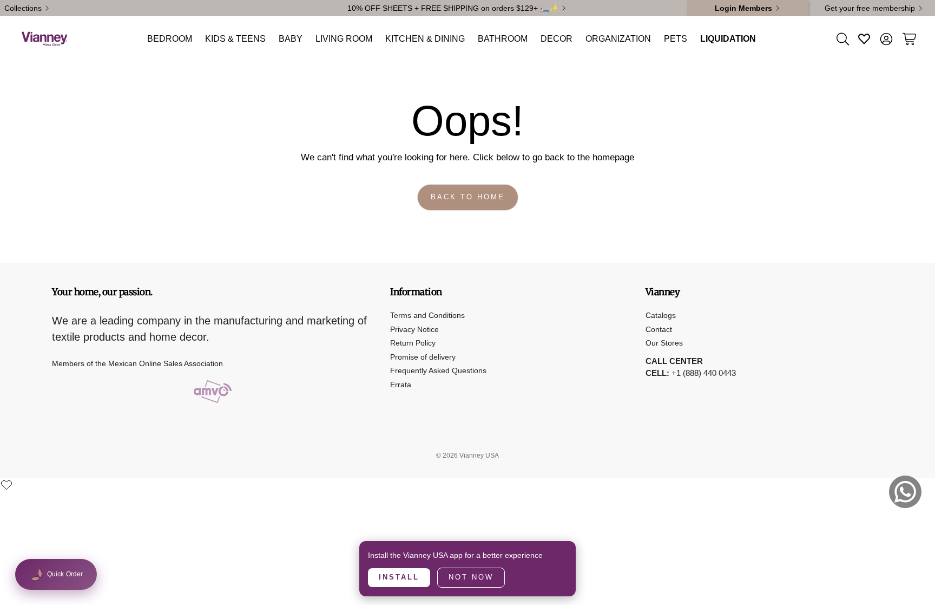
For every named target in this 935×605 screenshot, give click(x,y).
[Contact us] (905, 492)
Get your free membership (870, 8)
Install (399, 577)
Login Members (743, 8)
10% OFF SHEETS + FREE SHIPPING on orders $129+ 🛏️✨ (452, 8)
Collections (23, 8)
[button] (842, 39)
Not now (471, 577)
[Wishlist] (6, 484)
